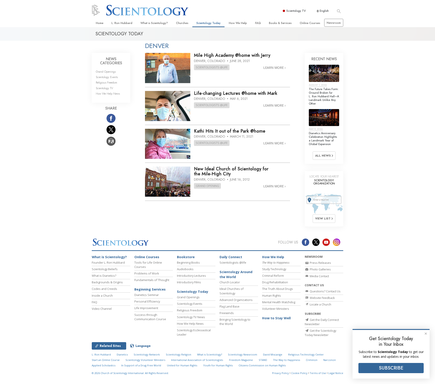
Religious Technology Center (306, 354)
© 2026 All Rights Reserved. (130, 373)
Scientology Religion (178, 354)
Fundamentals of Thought (151, 280)
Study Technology (274, 269)
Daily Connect (231, 257)
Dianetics (122, 354)
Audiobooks (185, 269)
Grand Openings (106, 71)
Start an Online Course (106, 360)
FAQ (258, 23)
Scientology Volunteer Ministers (145, 360)
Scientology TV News (191, 317)
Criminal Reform (273, 276)
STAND (263, 360)
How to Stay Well (276, 318)
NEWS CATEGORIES (111, 61)
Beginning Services (150, 289)
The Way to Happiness (286, 360)
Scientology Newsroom (242, 354)
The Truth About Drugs (277, 289)
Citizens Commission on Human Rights (262, 365)
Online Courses (310, 23)
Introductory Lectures (191, 276)
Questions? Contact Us (325, 291)
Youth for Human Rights (218, 365)
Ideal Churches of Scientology (232, 291)
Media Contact (319, 276)
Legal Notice (335, 373)
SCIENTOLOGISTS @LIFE (212, 67)
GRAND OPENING (207, 186)
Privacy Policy (280, 373)
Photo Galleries (320, 269)
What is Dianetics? (104, 276)
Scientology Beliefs (105, 269)
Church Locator (230, 282)
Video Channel (102, 309)
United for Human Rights (182, 365)
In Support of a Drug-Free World (141, 365)
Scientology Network (147, 354)
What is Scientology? (154, 23)
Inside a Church (102, 295)
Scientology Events (107, 77)
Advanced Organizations (236, 300)
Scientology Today (208, 23)
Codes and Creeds (104, 289)
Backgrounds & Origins (107, 282)
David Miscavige (272, 354)
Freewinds (227, 313)
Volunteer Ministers (275, 309)
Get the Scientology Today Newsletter (320, 333)
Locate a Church (320, 304)
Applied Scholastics (103, 365)
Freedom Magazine (241, 360)
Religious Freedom (106, 82)
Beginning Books (188, 262)
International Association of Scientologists (197, 360)
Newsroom (334, 23)
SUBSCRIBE (391, 368)
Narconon (329, 360)
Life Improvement (146, 308)
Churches (182, 23)
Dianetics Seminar (146, 295)
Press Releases (320, 263)
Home (99, 23)
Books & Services (280, 23)
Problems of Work (146, 273)
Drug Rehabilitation (275, 282)
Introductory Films (189, 282)
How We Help (238, 23)
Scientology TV (296, 11)
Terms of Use (318, 373)
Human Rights (271, 295)
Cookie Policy (299, 373)
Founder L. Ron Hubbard (108, 262)
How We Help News (108, 93)
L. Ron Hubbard (121, 23)
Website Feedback (322, 298)
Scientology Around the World (236, 274)
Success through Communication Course (150, 317)
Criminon (311, 360)
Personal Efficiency (147, 301)
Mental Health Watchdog (278, 302)
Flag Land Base (229, 306)
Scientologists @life (233, 262)
